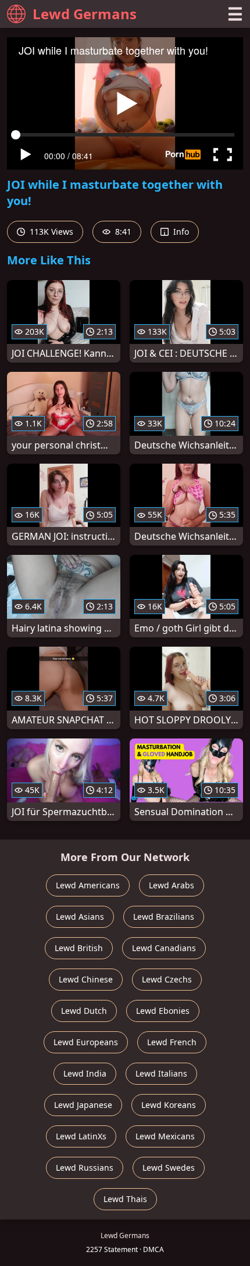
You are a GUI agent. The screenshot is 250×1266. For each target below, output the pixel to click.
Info (180, 231)
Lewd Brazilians (163, 916)
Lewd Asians (80, 916)
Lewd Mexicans (165, 1136)
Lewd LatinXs (81, 1136)
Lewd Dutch (84, 1010)
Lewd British (79, 947)
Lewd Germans (85, 13)
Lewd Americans (88, 885)
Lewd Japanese (83, 1104)
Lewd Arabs (171, 885)
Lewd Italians (161, 1073)
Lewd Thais (125, 1198)
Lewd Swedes (168, 1167)
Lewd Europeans (85, 1042)
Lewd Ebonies (163, 1010)
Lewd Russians (84, 1167)
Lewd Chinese (86, 979)
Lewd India (84, 1073)
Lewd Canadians (164, 947)
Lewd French (172, 1042)
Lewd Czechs (167, 979)
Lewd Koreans (168, 1104)
